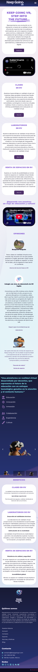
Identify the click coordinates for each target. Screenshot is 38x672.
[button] (35, 3)
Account (5, 631)
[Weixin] (16, 665)
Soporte (4, 636)
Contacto (5, 634)
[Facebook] (3, 665)
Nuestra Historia (7, 628)
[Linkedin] (11, 665)
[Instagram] (5, 665)
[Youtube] (18, 665)
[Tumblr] (13, 665)
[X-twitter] (8, 665)
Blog (3, 642)
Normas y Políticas (8, 639)
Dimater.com (35, 670)
